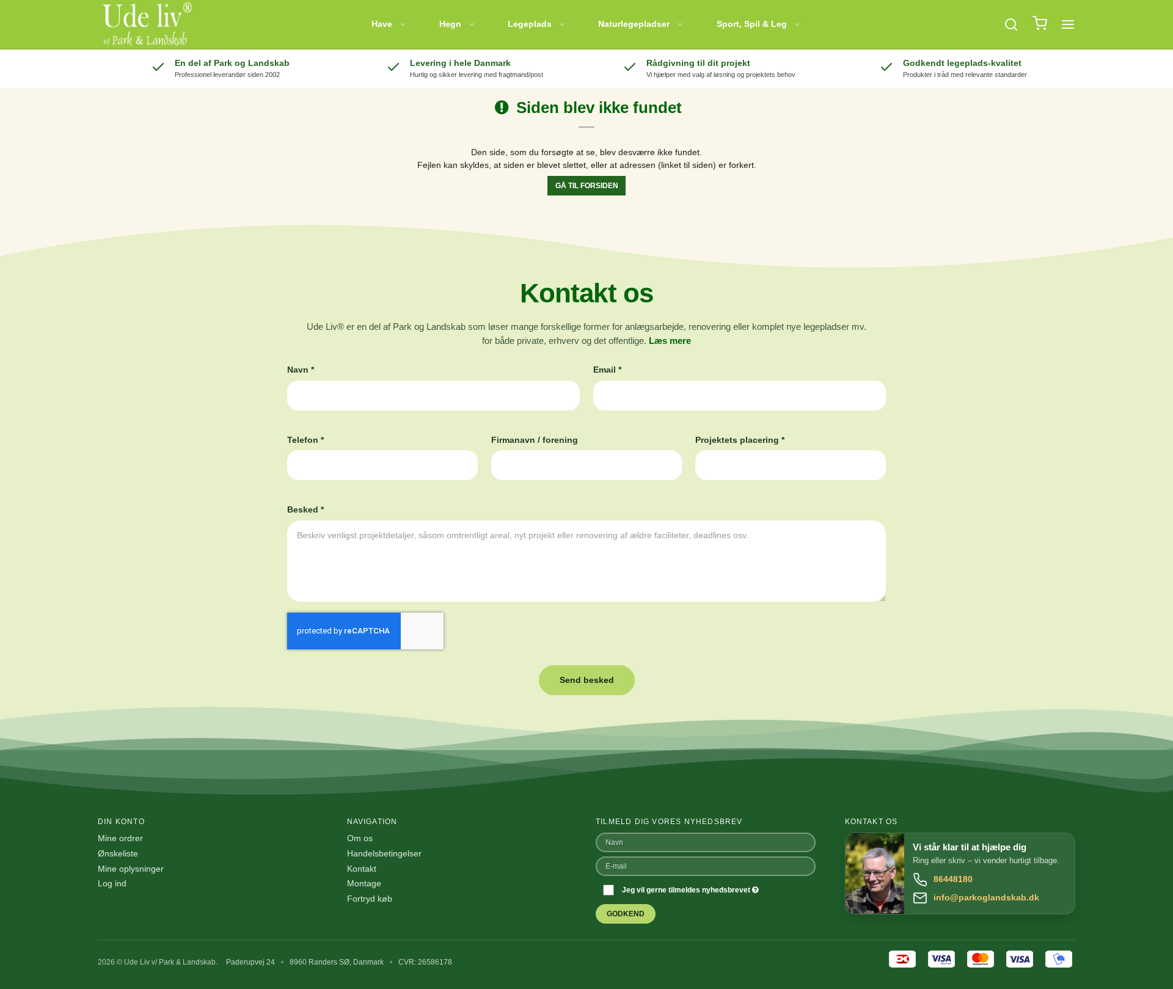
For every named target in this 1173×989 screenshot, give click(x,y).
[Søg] (1011, 24)
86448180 (953, 879)
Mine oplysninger (131, 869)
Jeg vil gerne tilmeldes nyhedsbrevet (687, 890)
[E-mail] (706, 865)
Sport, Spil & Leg (752, 24)
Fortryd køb (369, 898)
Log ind (112, 883)
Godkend (626, 914)
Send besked (587, 680)
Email (607, 369)
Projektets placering (739, 440)
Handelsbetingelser (384, 853)
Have (381, 24)
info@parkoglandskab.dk (986, 897)
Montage (364, 883)
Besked (305, 509)
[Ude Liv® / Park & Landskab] (146, 24)
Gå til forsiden (586, 185)
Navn (300, 369)
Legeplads (530, 24)
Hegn (450, 24)
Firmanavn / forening (534, 440)
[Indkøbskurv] (1039, 25)
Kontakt (361, 869)
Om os (360, 838)
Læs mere (670, 341)
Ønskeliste (118, 853)
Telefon (305, 440)
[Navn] (706, 841)
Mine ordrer (120, 838)
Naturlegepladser (634, 24)
